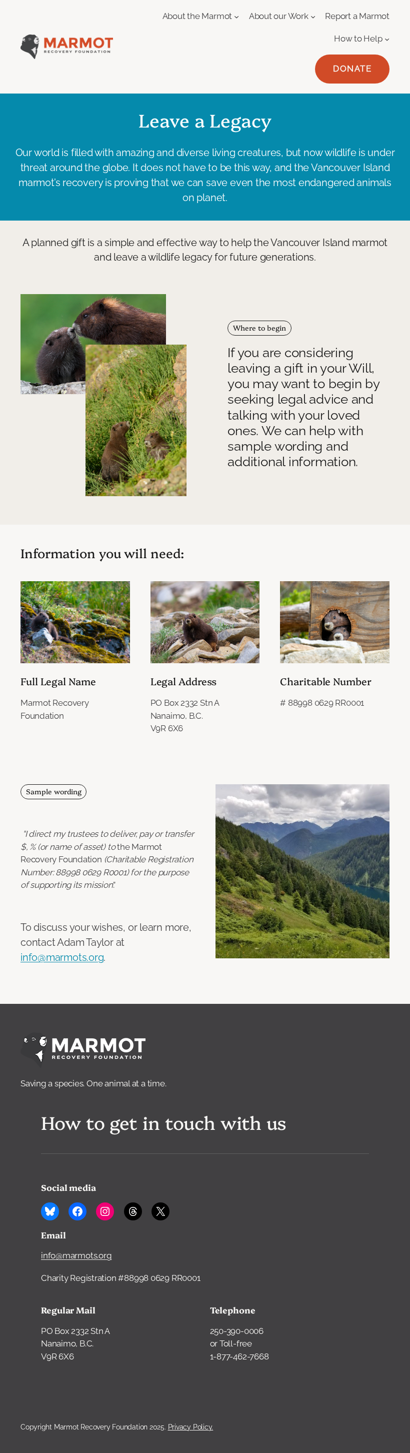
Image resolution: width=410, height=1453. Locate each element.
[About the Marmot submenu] (236, 16)
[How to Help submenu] (387, 38)
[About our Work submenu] (313, 16)
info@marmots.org (62, 957)
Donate (352, 69)
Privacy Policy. (191, 1427)
